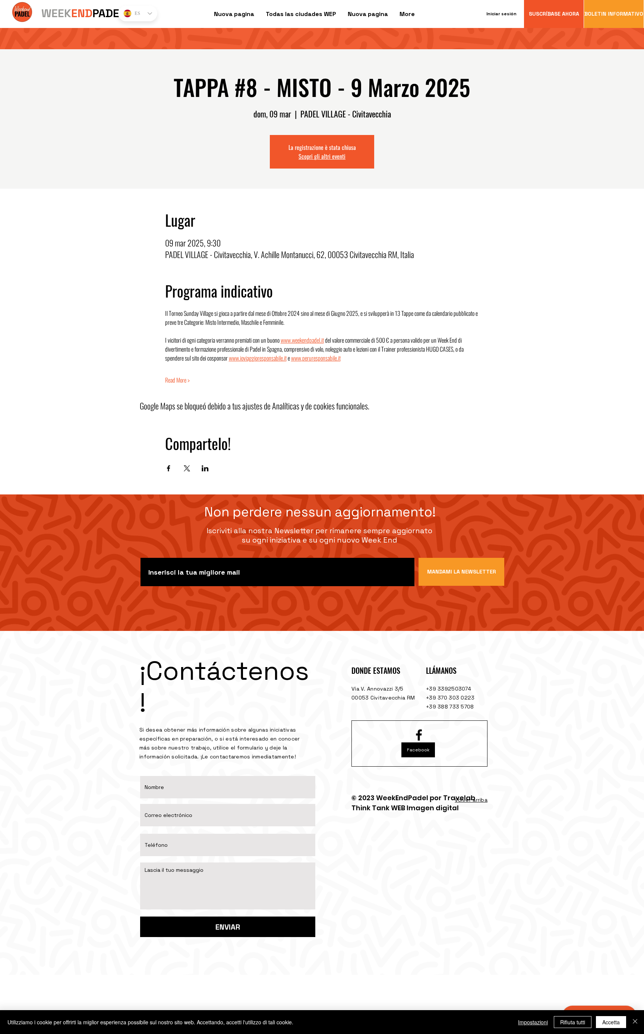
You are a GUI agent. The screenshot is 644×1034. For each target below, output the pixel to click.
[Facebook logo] (418, 734)
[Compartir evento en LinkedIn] (205, 468)
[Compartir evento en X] (186, 468)
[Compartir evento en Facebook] (168, 468)
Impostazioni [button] (533, 1022)
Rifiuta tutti (572, 1022)
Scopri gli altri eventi (322, 156)
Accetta (611, 1022)
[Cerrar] (635, 1022)
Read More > (177, 380)
